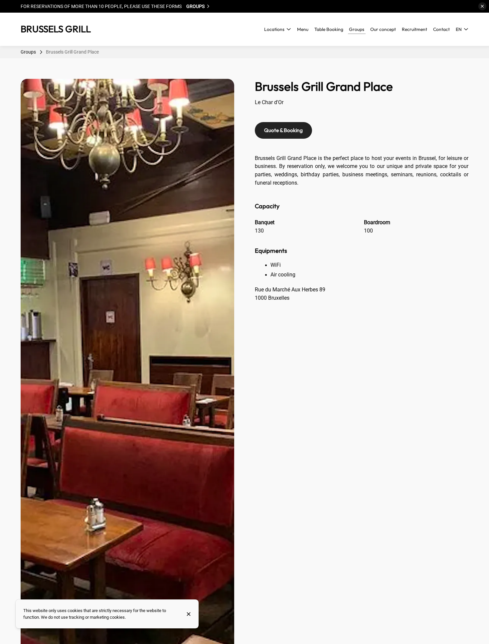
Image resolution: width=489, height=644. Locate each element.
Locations (274, 29)
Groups (28, 52)
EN (459, 29)
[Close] (189, 614)
